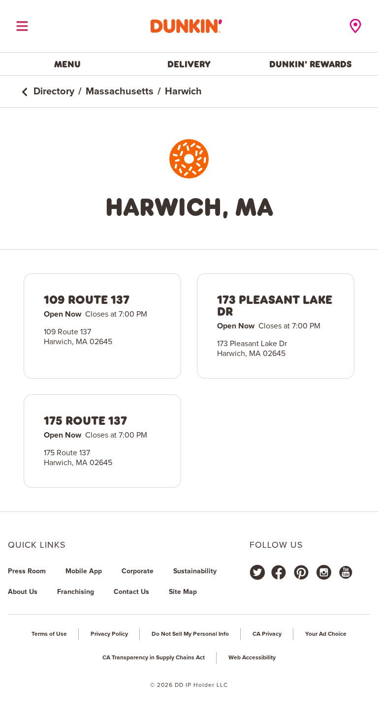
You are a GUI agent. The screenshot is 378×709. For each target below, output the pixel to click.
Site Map (183, 592)
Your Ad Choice (325, 634)
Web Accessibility (252, 658)
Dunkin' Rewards (310, 63)
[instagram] (324, 572)
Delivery (189, 63)
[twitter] (257, 572)
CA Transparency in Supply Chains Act (153, 658)
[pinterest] (301, 572)
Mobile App (83, 571)
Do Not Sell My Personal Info (190, 634)
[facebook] (278, 572)
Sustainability (195, 571)
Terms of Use (49, 634)
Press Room (27, 571)
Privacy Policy (109, 634)
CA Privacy (267, 634)
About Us (22, 592)
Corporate (138, 571)
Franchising (75, 592)
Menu (67, 63)
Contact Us (131, 592)
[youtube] (345, 572)
